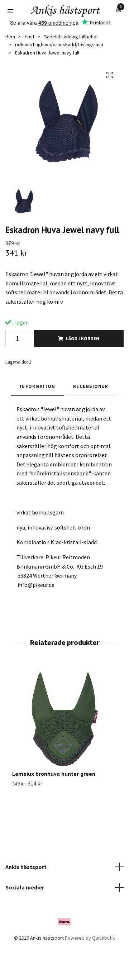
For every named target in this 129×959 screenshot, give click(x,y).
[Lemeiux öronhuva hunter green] (64, 737)
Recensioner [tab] (90, 405)
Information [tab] (37, 405)
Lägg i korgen (82, 358)
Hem (10, 56)
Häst (29, 56)
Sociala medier (24, 906)
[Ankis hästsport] (64, 24)
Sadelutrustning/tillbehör (71, 56)
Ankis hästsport (26, 886)
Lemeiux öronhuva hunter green (53, 793)
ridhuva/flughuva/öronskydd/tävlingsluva (59, 64)
